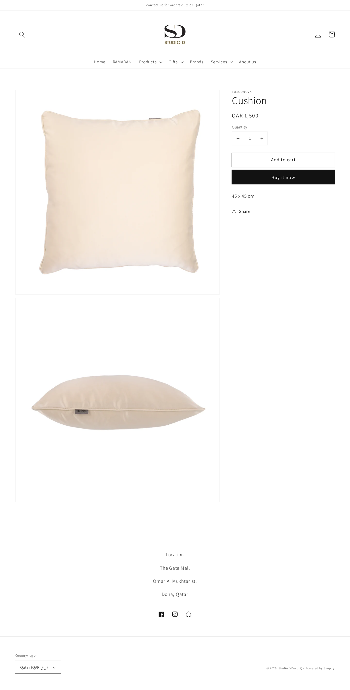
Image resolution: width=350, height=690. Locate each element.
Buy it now (283, 177)
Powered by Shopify (320, 668)
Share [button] (244, 211)
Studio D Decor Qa (291, 668)
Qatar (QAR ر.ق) (34, 667)
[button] (22, 34)
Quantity (239, 126)
